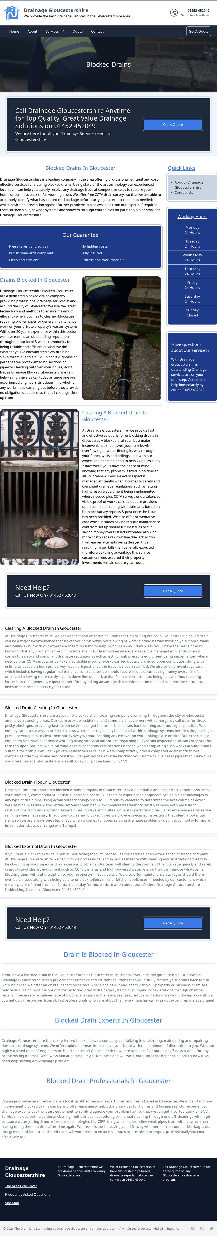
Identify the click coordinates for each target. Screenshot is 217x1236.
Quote (77, 31)
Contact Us (184, 192)
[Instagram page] (202, 1228)
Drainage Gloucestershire (56, 10)
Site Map (12, 1203)
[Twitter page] (211, 1228)
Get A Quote (199, 31)
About (32, 31)
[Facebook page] (193, 1228)
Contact (97, 31)
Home (14, 31)
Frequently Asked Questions (27, 1194)
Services (52, 31)
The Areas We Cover (21, 1186)
